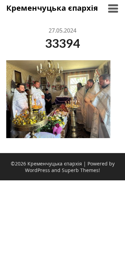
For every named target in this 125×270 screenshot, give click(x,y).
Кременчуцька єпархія (52, 7)
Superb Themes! (81, 170)
